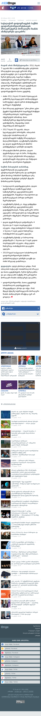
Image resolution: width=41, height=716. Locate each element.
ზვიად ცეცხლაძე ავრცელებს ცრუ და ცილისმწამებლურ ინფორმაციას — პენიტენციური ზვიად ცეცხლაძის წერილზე (20, 494)
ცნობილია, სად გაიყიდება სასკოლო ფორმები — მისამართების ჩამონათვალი (20, 574)
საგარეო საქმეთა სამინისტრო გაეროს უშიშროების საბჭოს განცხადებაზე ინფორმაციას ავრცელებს (8, 366)
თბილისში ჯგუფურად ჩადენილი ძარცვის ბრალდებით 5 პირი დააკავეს (20, 615)
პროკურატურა (15, 301)
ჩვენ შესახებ (36, 626)
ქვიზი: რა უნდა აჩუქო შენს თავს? (8, 388)
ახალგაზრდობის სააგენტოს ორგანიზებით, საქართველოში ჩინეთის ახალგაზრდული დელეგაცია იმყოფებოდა (20, 504)
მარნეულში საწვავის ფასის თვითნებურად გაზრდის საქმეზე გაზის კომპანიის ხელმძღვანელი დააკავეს (20, 454)
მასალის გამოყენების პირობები (31, 633)
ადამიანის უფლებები (31, 20)
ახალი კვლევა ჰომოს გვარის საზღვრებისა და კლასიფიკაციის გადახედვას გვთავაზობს (20, 565)
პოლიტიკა (3, 20)
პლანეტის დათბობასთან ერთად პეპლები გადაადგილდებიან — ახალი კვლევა (20, 424)
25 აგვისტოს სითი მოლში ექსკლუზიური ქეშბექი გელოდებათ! (26, 389)
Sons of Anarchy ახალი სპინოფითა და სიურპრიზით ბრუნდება (20, 535)
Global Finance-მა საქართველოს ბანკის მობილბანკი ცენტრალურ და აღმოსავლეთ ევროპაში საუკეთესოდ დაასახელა (20, 594)
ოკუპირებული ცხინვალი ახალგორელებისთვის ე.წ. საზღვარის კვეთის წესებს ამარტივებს (20, 444)
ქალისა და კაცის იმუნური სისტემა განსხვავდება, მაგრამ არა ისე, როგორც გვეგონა (20, 414)
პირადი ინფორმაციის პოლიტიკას (29, 696)
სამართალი (21, 20)
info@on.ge (18, 691)
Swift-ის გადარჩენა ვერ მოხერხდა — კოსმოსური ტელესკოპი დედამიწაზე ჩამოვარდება (20, 545)
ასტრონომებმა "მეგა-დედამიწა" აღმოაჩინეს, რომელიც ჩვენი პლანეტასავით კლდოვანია (20, 485)
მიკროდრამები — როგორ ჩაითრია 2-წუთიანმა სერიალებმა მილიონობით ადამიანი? (20, 434)
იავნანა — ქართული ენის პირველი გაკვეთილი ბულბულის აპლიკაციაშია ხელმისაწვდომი (20, 463)
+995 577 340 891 (28, 691)
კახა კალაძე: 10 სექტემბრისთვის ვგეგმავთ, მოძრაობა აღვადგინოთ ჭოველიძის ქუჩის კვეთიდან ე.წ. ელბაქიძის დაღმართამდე (20, 584)
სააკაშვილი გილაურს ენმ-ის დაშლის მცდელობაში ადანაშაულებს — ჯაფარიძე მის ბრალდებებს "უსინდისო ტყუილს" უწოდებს (20, 604)
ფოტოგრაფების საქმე (7, 303)
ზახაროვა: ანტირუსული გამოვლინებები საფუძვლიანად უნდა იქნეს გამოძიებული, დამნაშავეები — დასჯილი (20, 555)
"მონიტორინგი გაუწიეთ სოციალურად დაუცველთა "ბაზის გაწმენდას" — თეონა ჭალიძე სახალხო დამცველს (26, 366)
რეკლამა (37, 628)
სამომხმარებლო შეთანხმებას (10, 696)
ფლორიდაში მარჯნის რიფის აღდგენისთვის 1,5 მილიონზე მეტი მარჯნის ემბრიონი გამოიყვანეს (20, 525)
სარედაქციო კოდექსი (34, 630)
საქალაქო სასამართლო (28, 301)
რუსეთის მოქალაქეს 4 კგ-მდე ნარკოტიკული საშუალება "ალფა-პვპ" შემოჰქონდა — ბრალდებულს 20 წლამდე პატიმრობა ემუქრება (20, 515)
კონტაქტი (37, 635)
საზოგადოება (12, 20)
